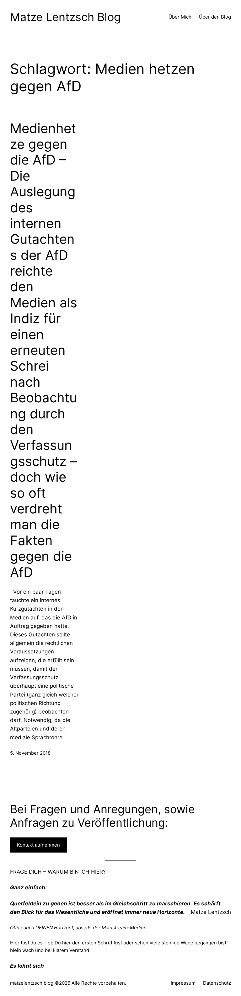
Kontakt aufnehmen (38, 845)
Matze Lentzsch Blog (65, 17)
